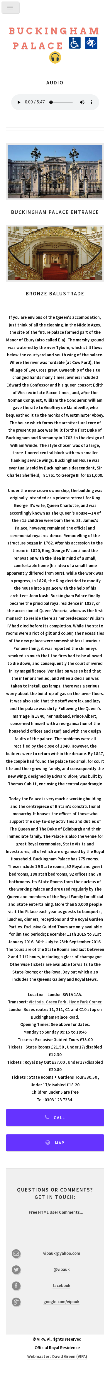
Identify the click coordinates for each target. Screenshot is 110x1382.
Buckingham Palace (55, 38)
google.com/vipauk (61, 1301)
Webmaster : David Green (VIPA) (57, 1356)
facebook (61, 1285)
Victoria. (37, 1002)
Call (59, 1117)
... (56, 1212)
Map (60, 1143)
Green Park (56, 1002)
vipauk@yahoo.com (61, 1253)
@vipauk (61, 1269)
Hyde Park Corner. (85, 1002)
